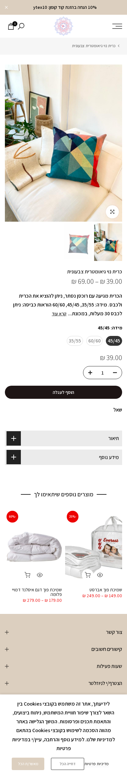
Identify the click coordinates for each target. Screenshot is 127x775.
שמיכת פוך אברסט (106, 589)
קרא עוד (59, 314)
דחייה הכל (68, 763)
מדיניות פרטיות (96, 763)
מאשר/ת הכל (28, 763)
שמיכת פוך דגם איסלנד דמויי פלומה (37, 591)
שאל (117, 409)
